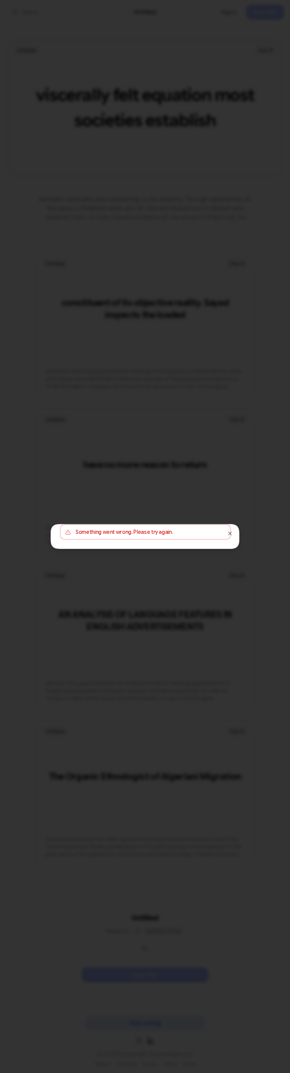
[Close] (230, 533)
